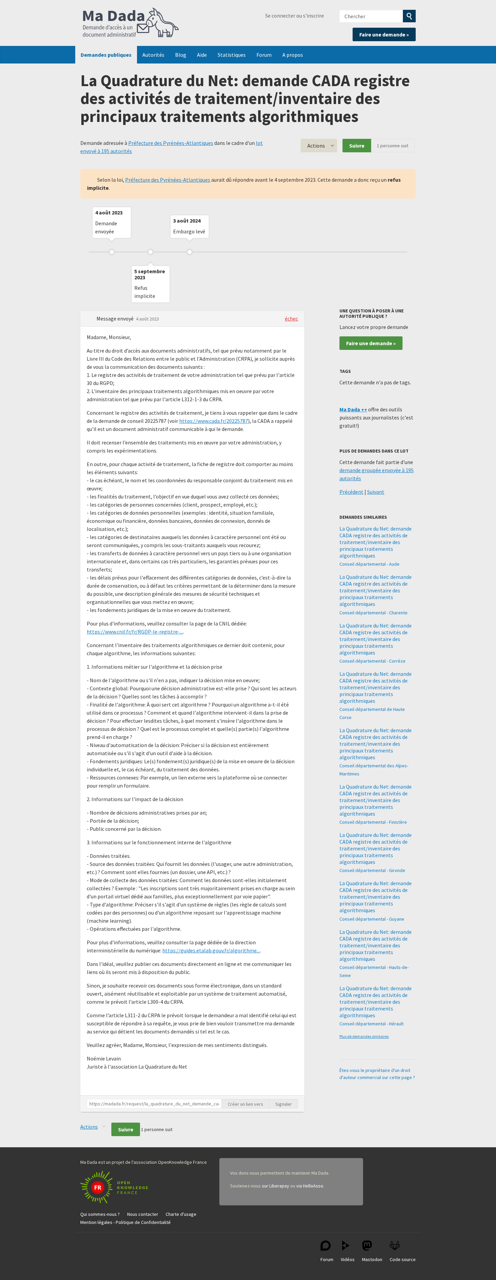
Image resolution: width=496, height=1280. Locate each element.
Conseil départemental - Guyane (371, 919)
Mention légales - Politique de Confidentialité (125, 1222)
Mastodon (372, 1259)
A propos (292, 54)
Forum (264, 54)
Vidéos (348, 1259)
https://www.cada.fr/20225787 (213, 420)
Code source (403, 1259)
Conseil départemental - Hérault (371, 1024)
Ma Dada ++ (353, 409)
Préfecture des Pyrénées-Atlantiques (170, 142)
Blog (180, 54)
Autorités (153, 54)
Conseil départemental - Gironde (372, 870)
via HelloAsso (309, 1186)
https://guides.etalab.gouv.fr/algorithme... (211, 950)
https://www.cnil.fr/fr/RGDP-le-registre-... (135, 631)
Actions (316, 145)
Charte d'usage (181, 1214)
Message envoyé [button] (116, 318)
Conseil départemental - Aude (369, 564)
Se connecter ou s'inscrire (294, 15)
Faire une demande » (384, 34)
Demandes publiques (106, 54)
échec (291, 318)
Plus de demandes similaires (364, 1036)
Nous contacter (142, 1214)
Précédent (351, 491)
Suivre (356, 145)
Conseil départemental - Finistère (373, 822)
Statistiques (232, 54)
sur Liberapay (275, 1186)
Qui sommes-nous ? (100, 1214)
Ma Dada (131, 23)
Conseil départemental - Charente (373, 613)
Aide (202, 54)
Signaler (283, 1104)
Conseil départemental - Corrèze (372, 661)
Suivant (375, 491)
